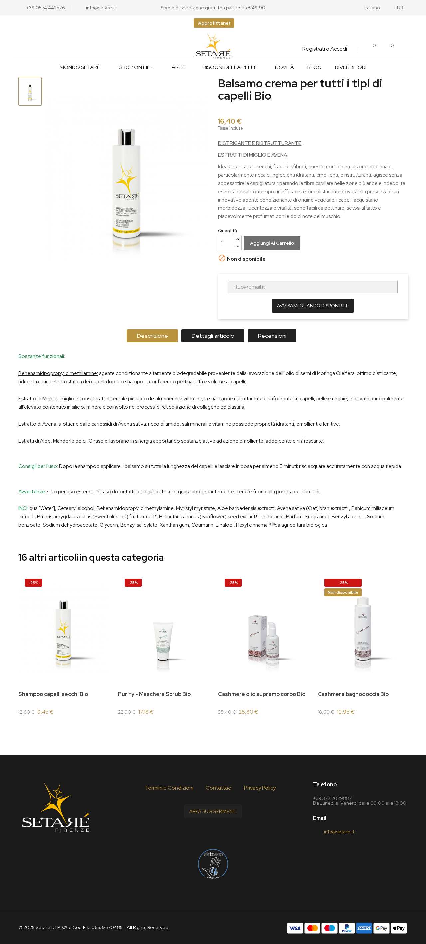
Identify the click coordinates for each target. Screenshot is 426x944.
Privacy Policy (260, 787)
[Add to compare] (107, 604)
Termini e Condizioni (169, 787)
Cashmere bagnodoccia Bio (353, 694)
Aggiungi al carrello (272, 243)
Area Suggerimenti (213, 811)
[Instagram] (229, 833)
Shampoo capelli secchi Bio (53, 694)
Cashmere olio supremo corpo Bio (261, 694)
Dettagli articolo (212, 335)
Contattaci (219, 787)
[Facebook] (197, 833)
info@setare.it (339, 832)
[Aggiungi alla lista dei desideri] (107, 586)
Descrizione (152, 335)
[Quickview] (96, 677)
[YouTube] (213, 833)
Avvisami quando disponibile (313, 306)
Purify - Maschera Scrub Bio (154, 694)
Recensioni (272, 335)
